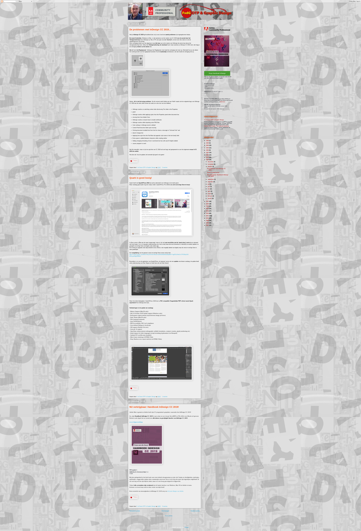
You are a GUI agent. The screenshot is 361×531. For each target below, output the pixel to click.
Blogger (187, 527)
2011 (207, 215)
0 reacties (164, 506)
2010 (207, 218)
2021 (207, 152)
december (211, 161)
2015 (207, 206)
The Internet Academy (222, 126)
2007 (207, 225)
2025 (207, 143)
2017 (207, 201)
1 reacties (164, 396)
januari (210, 198)
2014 (207, 208)
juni (209, 186)
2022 (207, 150)
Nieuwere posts (134, 511)
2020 (207, 155)
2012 (207, 213)
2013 (207, 211)
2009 (207, 220)
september (211, 179)
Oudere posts (195, 511)
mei (209, 189)
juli (209, 184)
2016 (207, 204)
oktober (210, 166)
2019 (207, 157)
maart (209, 193)
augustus (210, 181)
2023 (207, 147)
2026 (207, 140)
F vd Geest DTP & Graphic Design (146, 167)
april (209, 191)
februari (210, 196)
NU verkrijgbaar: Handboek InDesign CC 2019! (154, 407)
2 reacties (164, 167)
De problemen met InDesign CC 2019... (150, 29)
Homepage (165, 511)
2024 (207, 145)
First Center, (212, 126)
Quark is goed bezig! (140, 178)
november (211, 164)
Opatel (206, 126)
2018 (207, 159)
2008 (207, 223)
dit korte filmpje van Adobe (175, 491)
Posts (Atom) (168, 515)
